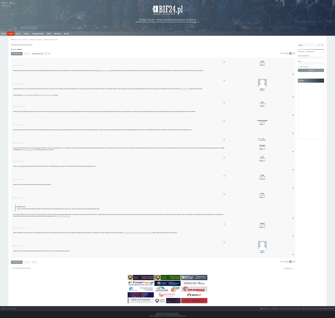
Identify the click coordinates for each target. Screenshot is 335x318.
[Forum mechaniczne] (194, 289)
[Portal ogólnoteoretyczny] (194, 283)
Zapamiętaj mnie (304, 66)
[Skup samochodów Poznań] (140, 300)
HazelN (262, 250)
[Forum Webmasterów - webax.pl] (194, 300)
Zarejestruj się (310, 51)
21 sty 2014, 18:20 (19, 143)
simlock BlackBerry (28, 95)
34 (264, 65)
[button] (286, 53)
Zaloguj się (301, 51)
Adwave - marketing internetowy (169, 316)
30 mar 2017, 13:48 (19, 227)
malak (262, 175)
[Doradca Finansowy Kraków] (167, 277)
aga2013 (262, 88)
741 (264, 197)
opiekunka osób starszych (45, 95)
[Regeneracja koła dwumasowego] (167, 295)
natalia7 (262, 223)
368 (264, 227)
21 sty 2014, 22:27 (19, 161)
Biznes (18, 33)
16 (264, 124)
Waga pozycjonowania (21, 44)
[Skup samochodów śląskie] (194, 295)
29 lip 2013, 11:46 (19, 84)
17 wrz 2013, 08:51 (19, 124)
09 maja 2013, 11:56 (19, 65)
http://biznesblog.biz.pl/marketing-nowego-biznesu (138, 232)
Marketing (57, 33)
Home (3, 33)
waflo (262, 102)
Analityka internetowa (104, 70)
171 (264, 149)
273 (264, 160)
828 (264, 179)
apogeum (262, 145)
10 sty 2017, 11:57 (19, 197)
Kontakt (66, 33)
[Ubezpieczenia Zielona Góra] (167, 289)
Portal (11, 33)
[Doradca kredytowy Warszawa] (167, 300)
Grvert (262, 193)
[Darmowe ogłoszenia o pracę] (140, 283)
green (262, 61)
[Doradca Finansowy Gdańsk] (140, 277)
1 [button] (288, 53)
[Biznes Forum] (167, 9)
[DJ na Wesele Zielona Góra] (140, 295)
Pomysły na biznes (38, 33)
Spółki (49, 33)
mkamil (20, 49)
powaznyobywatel (262, 120)
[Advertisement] (311, 111)
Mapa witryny (182, 316)
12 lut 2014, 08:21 (19, 179)
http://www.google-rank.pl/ (63, 216)
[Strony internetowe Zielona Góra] (140, 289)
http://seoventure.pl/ (28, 149)
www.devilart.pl (185, 88)
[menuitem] (11, 2)
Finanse (26, 33)
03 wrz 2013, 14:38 (19, 106)
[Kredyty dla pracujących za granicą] (167, 283)
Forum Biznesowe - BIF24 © (171, 313)
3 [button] (292, 53)
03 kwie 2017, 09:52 (19, 246)
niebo (262, 157)
